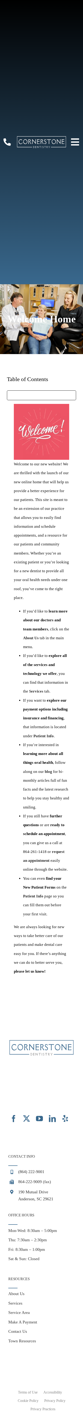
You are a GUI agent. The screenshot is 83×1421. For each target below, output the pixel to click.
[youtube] (39, 1118)
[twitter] (26, 1118)
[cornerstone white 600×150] (41, 137)
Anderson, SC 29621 (35, 1199)
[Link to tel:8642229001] (7, 142)
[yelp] (65, 1118)
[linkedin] (52, 1118)
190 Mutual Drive (33, 1192)
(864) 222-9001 (31, 1171)
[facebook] (13, 1118)
